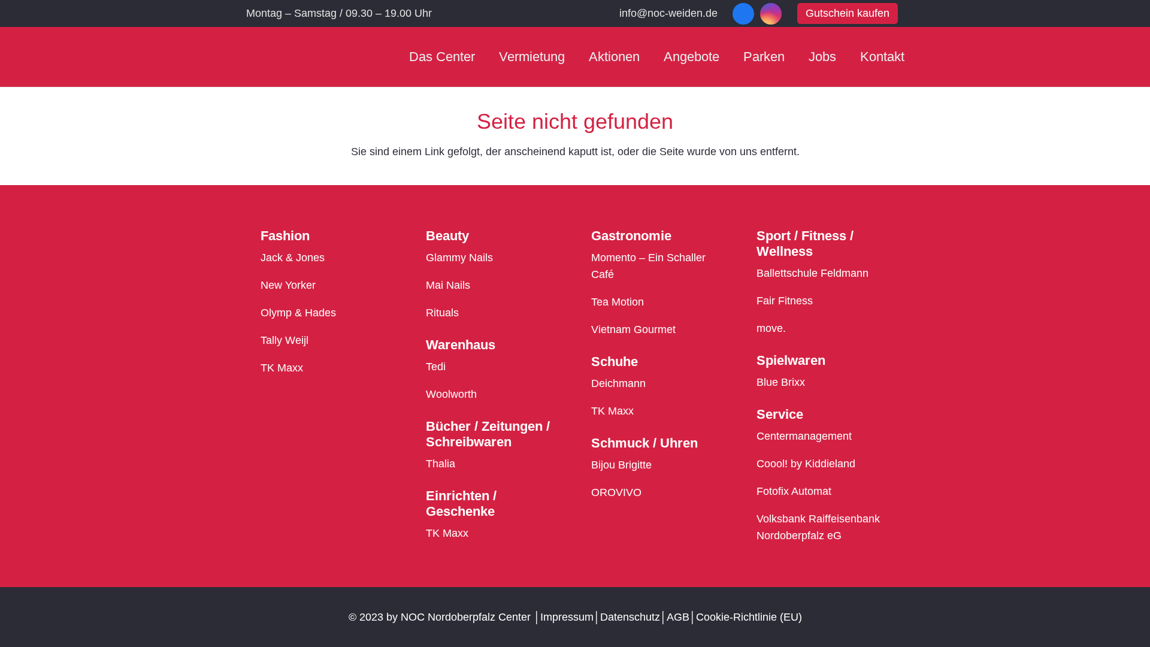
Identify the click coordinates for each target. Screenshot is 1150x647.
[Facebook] (743, 14)
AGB (678, 617)
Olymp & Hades (298, 313)
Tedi (436, 367)
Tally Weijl (284, 340)
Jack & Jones (293, 258)
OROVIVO (616, 492)
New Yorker (288, 285)
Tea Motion (617, 302)
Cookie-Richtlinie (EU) (749, 617)
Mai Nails (448, 285)
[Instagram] (771, 14)
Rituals (442, 313)
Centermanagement (804, 436)
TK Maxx (282, 368)
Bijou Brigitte (621, 465)
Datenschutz (630, 617)
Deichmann (618, 383)
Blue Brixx (780, 382)
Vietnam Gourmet (633, 329)
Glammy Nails (459, 258)
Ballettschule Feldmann (812, 273)
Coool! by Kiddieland (805, 464)
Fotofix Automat (793, 491)
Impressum (567, 617)
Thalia (440, 464)
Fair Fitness (784, 301)
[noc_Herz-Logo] (283, 57)
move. (771, 328)
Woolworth (451, 394)
